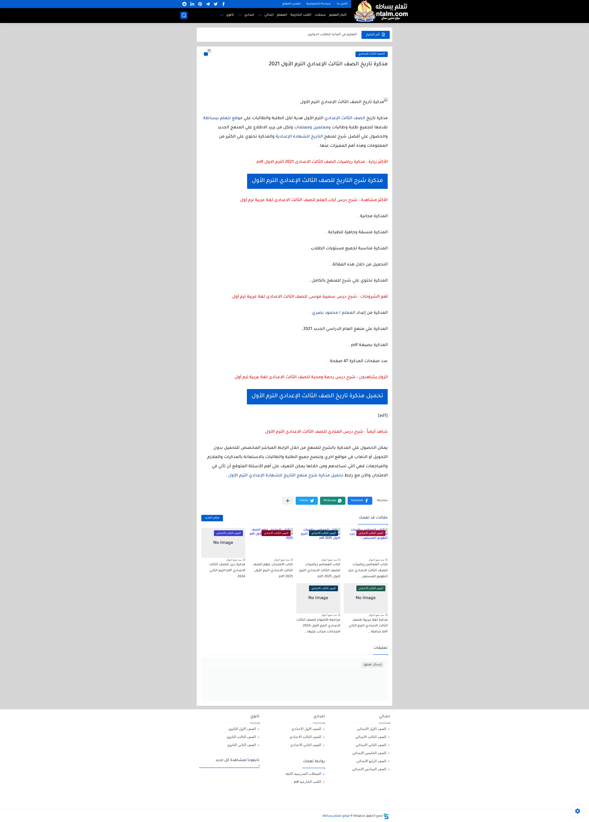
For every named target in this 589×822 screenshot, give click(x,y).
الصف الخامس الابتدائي (369, 753)
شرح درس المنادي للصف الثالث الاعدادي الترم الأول (314, 432)
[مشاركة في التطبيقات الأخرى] (287, 501)
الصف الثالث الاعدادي (371, 54)
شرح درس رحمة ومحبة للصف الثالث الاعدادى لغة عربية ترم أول (295, 377)
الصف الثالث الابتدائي (370, 737)
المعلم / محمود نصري (333, 313)
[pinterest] (200, 4)
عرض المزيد (212, 517)
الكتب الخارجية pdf (307, 782)
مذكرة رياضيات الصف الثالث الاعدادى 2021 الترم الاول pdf (311, 162)
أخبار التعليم (337, 15)
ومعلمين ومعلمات (312, 127)
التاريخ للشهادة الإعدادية (299, 137)
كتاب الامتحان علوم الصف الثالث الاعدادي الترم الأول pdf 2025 (273, 570)
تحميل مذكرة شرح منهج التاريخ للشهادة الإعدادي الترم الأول (285, 475)
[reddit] (184, 4)
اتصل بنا (342, 4)
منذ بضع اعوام (376, 559)
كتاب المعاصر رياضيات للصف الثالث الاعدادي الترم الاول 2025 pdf (319, 570)
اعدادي (249, 15)
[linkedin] (192, 4)
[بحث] (183, 15)
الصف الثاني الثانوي (241, 745)
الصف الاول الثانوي (242, 729)
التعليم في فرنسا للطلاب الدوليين (332, 34)
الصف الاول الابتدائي (371, 729)
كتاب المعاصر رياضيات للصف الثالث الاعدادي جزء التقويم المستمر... (368, 570)
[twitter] (215, 4)
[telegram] (208, 4)
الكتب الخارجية (301, 15)
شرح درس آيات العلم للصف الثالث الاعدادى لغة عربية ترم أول (298, 200)
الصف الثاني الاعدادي (305, 745)
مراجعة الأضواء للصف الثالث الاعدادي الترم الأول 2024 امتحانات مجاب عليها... (318, 626)
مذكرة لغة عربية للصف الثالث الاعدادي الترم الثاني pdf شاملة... (368, 626)
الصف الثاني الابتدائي (371, 745)
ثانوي (230, 15)
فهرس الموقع (291, 4)
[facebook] (223, 4)
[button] (360, 501)
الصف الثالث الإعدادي (344, 118)
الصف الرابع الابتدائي (371, 761)
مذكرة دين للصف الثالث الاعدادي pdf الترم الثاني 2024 (227, 570)
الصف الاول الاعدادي (306, 729)
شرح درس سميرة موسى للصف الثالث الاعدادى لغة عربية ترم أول (294, 297)
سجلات (320, 15)
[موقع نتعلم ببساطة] (380, 11)
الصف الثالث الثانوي (241, 737)
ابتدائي (269, 15)
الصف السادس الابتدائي (369, 769)
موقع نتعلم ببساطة (223, 118)
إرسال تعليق (373, 664)
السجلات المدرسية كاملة (303, 774)
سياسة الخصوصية (318, 4)
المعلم (282, 15)
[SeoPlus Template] (386, 816)
